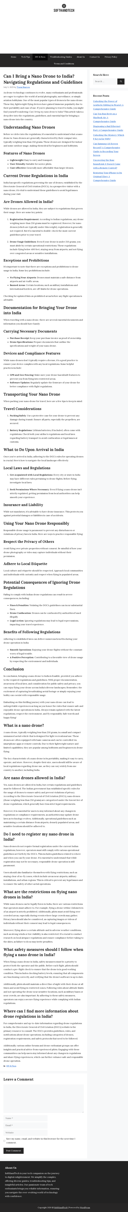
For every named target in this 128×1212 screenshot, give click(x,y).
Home (13, 57)
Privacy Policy (111, 57)
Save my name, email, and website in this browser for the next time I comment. (40, 1140)
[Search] (120, 81)
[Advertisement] (64, 34)
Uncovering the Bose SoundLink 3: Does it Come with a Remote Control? (106, 164)
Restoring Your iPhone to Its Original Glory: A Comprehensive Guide (107, 176)
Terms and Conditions (64, 63)
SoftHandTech (60, 1207)
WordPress (85, 1207)
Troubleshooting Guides (61, 57)
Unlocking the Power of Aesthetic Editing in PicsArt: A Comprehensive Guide (108, 105)
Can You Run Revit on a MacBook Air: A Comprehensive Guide (105, 117)
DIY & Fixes (40, 57)
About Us (81, 57)
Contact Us (95, 57)
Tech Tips (25, 57)
